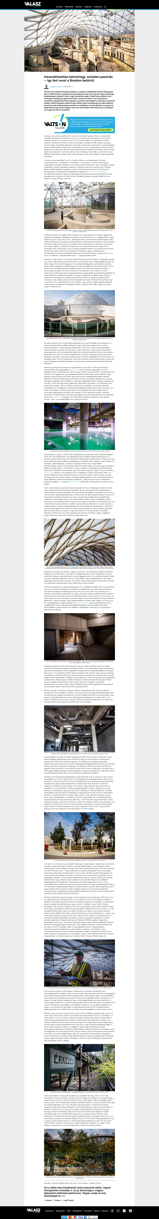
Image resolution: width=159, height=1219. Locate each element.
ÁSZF (68, 1211)
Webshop (88, 7)
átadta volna (74, 482)
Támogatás (69, 7)
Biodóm (48, 1200)
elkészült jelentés (82, 603)
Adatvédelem (60, 1211)
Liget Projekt (68, 1200)
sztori (74, 86)
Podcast (78, 7)
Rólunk (59, 7)
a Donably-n (65, 1190)
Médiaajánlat (77, 1211)
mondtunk (57, 397)
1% (105, 7)
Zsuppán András (55, 86)
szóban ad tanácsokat (96, 172)
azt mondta (74, 370)
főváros (57, 1200)
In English (98, 7)
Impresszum (49, 1211)
